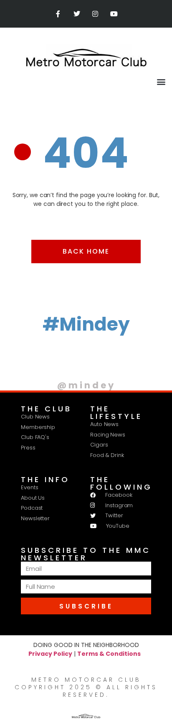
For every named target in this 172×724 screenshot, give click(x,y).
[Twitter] (76, 14)
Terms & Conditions (109, 654)
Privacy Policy (50, 654)
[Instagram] (95, 14)
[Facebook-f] (57, 14)
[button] (161, 81)
